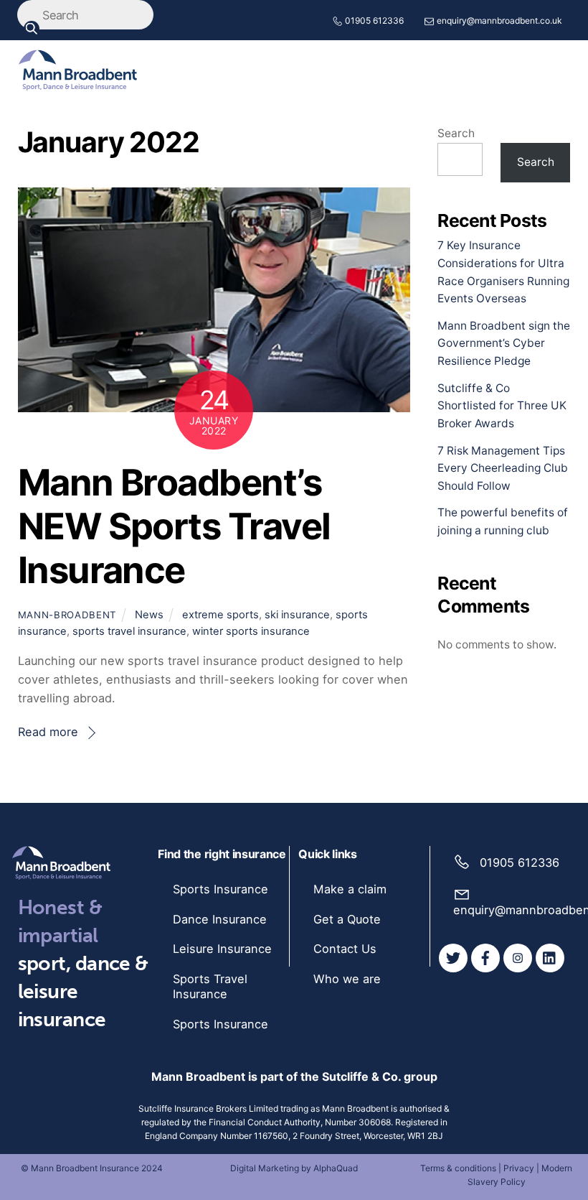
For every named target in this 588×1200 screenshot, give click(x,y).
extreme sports (220, 614)
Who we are (347, 979)
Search (456, 133)
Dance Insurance (220, 919)
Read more (48, 732)
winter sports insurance (251, 631)
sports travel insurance (129, 631)
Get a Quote (347, 919)
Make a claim (350, 889)
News (149, 614)
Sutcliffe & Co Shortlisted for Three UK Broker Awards (501, 406)
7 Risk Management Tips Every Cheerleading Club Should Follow (502, 468)
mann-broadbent (67, 614)
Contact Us (344, 948)
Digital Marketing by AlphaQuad (294, 1168)
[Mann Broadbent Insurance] (78, 84)
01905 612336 (374, 20)
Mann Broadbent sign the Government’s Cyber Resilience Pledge (503, 343)
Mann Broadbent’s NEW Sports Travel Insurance (174, 526)
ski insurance (297, 614)
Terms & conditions (458, 1168)
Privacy (518, 1168)
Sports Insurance (220, 889)
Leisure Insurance (222, 948)
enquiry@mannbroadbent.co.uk (499, 20)
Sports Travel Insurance (210, 986)
